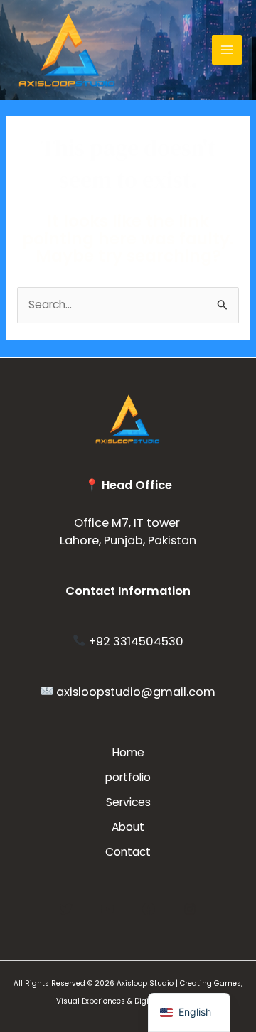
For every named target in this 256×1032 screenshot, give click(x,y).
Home (128, 752)
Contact (128, 851)
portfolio (128, 777)
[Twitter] (66, 909)
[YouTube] (107, 909)
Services (128, 802)
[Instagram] (189, 909)
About (128, 826)
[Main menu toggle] (227, 50)
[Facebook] (148, 909)
